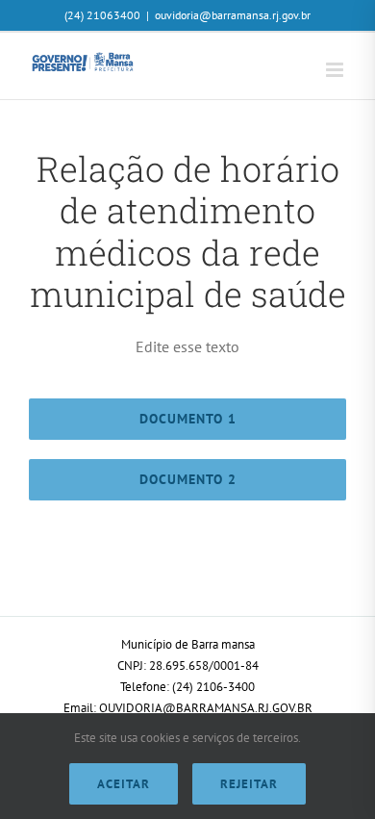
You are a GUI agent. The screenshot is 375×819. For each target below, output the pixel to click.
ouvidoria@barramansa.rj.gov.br (233, 15)
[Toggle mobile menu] (336, 70)
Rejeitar (249, 784)
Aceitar (123, 784)
